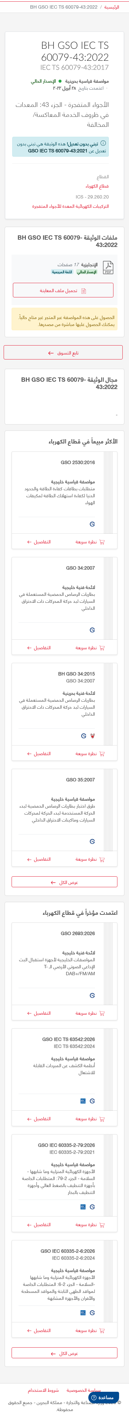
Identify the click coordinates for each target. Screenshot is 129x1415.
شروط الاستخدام (43, 1389)
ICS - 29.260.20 (92, 196)
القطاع (103, 176)
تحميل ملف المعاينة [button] (60, 290)
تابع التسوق (66, 352)
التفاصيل (41, 541)
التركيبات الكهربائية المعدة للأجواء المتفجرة (70, 205)
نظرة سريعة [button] (87, 541)
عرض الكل (67, 882)
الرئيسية (112, 6)
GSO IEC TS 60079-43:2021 (58, 150)
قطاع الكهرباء (97, 185)
